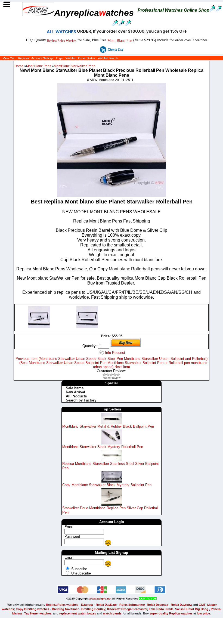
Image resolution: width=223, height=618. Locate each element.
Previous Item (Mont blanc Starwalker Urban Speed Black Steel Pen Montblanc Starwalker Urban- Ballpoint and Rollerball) (111, 359)
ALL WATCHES (61, 31)
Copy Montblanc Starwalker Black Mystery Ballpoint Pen (106, 485)
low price (203, 613)
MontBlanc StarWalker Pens (74, 66)
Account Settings (42, 58)
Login (59, 58)
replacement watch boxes (77, 613)
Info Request (115, 353)
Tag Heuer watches (37, 613)
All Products (76, 396)
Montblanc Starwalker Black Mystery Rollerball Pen (102, 447)
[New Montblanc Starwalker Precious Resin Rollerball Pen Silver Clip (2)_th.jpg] (39, 327)
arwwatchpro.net (100, 598)
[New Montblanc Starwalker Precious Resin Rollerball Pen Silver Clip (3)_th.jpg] (87, 327)
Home (18, 66)
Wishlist (71, 58)
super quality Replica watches (171, 613)
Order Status (86, 58)
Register (23, 58)
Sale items (74, 388)
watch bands (112, 613)
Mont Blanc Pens (38, 66)
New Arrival (75, 392)
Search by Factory (81, 400)
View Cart (9, 58)
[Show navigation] (6, 4)
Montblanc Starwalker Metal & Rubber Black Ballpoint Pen (108, 426)
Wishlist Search (108, 58)
